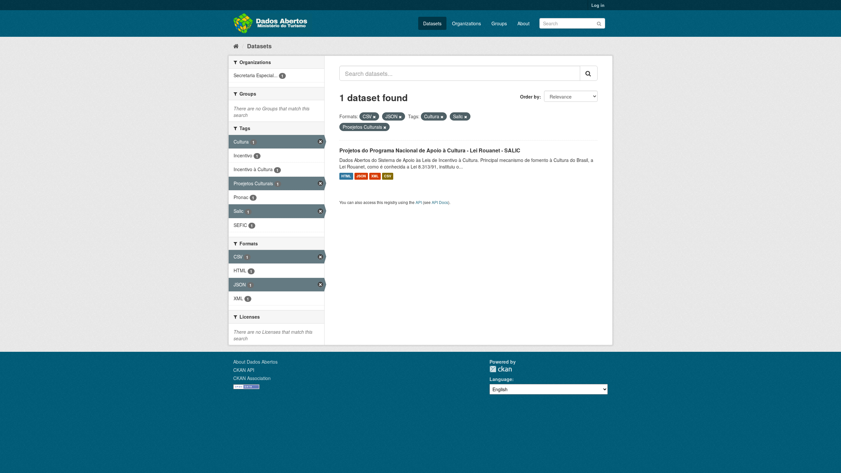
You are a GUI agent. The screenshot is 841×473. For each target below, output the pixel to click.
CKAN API (243, 370)
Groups (499, 23)
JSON (361, 176)
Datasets (432, 23)
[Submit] (599, 23)
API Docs (440, 202)
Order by (529, 96)
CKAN (500, 369)
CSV (387, 176)
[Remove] (374, 116)
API (419, 202)
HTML (346, 176)
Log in (597, 5)
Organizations (466, 23)
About (523, 23)
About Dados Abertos (255, 361)
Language (500, 379)
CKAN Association (252, 378)
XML (374, 176)
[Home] (236, 45)
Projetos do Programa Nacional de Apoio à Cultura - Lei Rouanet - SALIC (429, 150)
